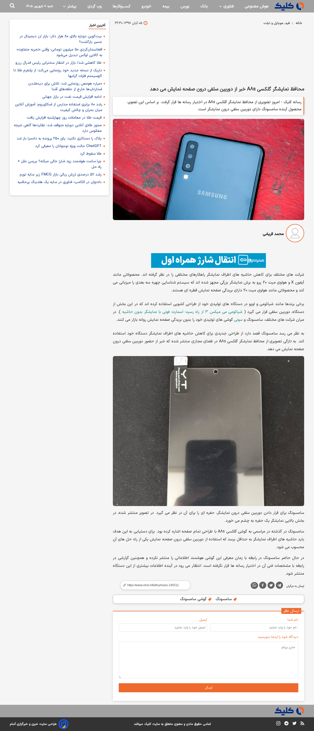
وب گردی (95, 6)
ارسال (208, 687)
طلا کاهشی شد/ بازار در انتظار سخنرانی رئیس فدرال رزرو (58, 63)
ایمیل (203, 619)
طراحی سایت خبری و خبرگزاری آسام (33, 724)
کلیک (147, 724)
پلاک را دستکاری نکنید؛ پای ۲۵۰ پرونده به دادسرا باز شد (59, 138)
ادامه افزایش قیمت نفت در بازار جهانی (72, 97)
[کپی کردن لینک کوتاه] (153, 585)
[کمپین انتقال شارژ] (208, 260)
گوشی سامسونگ (194, 599)
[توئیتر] (271, 586)
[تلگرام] (279, 586)
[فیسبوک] (262, 586)
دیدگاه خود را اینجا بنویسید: (277, 637)
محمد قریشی (273, 234)
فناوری (228, 6)
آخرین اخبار (97, 25)
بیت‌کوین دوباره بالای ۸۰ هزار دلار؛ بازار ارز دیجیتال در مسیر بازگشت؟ (60, 39)
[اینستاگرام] (278, 724)
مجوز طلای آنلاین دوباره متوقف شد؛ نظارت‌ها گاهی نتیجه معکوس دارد (58, 128)
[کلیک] (289, 6)
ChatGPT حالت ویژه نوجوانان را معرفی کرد (68, 146)
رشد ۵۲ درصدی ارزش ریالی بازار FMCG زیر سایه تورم (61, 174)
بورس (185, 6)
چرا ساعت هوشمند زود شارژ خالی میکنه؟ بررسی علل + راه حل (60, 164)
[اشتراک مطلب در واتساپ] (254, 585)
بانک (204, 6)
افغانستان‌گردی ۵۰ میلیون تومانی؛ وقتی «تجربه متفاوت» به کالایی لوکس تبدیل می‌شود (59, 52)
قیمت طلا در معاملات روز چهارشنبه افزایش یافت (64, 118)
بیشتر (71, 6)
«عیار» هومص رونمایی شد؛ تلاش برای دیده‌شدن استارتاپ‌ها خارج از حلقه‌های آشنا (65, 86)
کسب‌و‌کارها (122, 6)
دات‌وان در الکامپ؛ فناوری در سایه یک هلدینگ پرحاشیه (59, 182)
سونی (238, 320)
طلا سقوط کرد (91, 154)
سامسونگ (224, 599)
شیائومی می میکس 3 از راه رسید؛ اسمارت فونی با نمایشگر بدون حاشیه (182, 312)
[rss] (302, 724)
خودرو (146, 6)
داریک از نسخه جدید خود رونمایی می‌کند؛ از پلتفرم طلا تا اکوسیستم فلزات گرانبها (57, 73)
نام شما (293, 619)
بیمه (166, 6)
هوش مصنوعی (257, 6)
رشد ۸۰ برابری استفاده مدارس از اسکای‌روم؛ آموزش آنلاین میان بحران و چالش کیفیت (58, 107)
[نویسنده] (295, 234)
